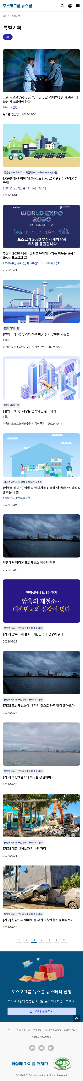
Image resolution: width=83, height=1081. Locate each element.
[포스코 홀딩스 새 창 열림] (32, 1048)
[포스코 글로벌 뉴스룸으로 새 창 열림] (70, 5)
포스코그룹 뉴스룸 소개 (19, 1030)
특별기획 (15, 16)
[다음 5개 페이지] (64, 939)
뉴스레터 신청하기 (41, 1011)
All (7, 37)
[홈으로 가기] (4, 16)
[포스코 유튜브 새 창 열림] (41, 1048)
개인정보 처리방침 (52, 1030)
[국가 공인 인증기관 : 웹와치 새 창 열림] (62, 1064)
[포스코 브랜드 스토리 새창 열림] (29, 1064)
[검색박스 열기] (62, 5)
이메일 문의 (69, 1030)
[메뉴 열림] (77, 5)
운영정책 (37, 1030)
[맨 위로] (76, 1018)
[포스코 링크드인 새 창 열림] (51, 1048)
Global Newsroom (42, 1036)
